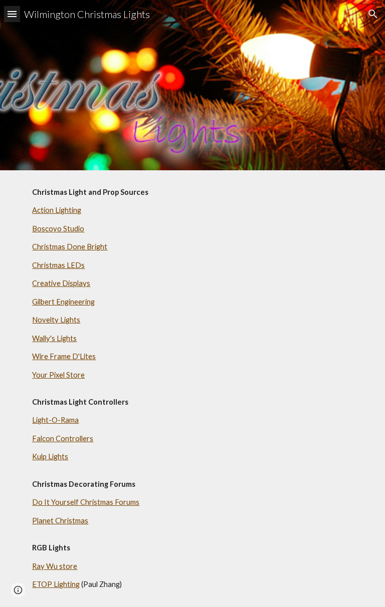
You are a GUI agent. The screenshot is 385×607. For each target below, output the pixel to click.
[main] (192, 388)
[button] (12, 14)
